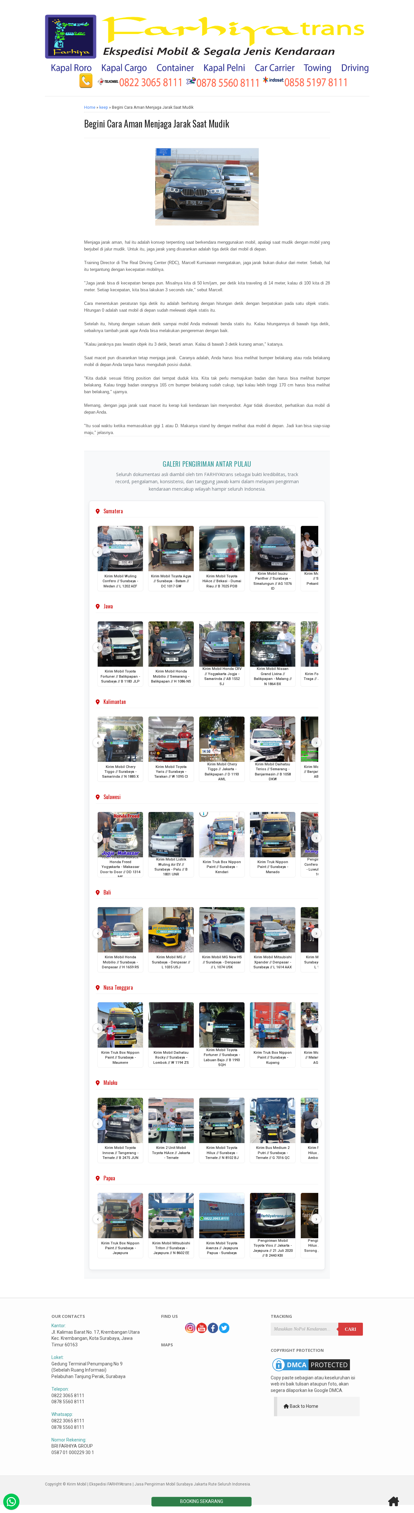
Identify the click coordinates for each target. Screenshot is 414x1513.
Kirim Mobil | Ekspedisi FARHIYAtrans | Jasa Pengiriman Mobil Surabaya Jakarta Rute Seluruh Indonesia (158, 1484)
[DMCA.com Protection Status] (311, 1371)
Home (89, 107)
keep (103, 107)
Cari (350, 1329)
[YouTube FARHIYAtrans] (201, 1331)
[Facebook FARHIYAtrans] (213, 1331)
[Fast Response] (11, 1502)
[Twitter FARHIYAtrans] (224, 1331)
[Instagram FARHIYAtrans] (190, 1331)
